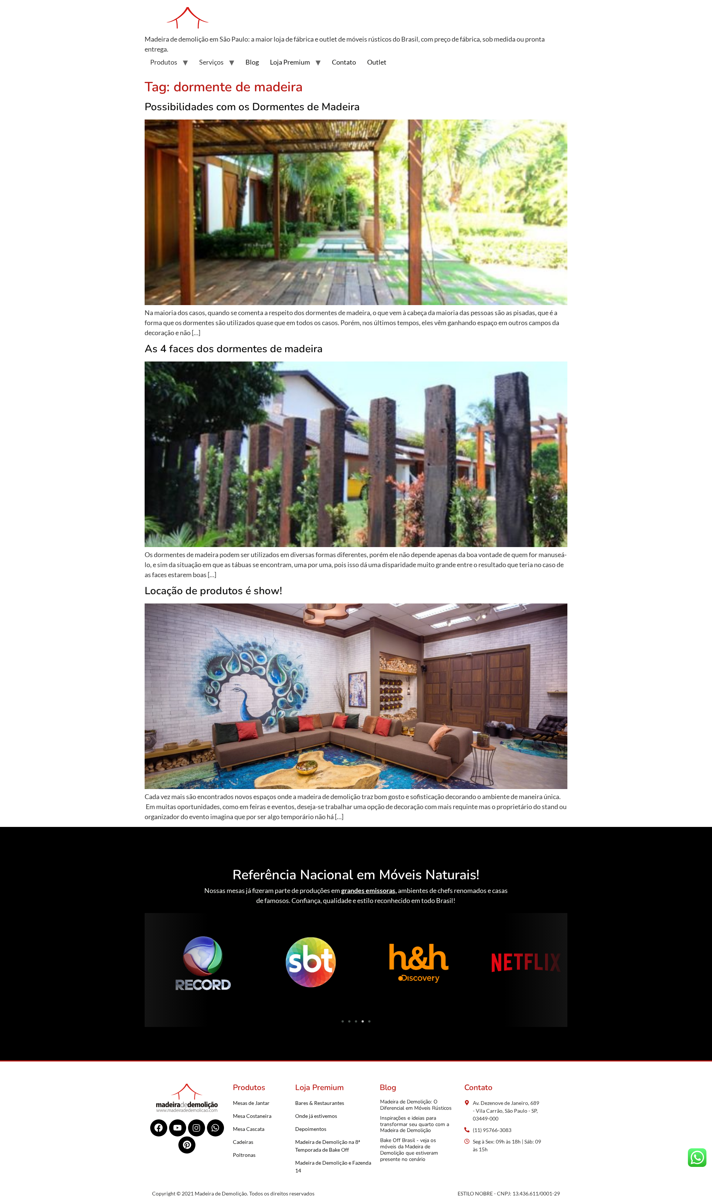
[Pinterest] (186, 1145)
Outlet (376, 62)
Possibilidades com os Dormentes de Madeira (252, 107)
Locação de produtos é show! (213, 591)
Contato (344, 62)
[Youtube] (177, 1127)
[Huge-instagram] (196, 1127)
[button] (153, 964)
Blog (252, 62)
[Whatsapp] (215, 1127)
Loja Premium (290, 62)
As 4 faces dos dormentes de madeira (234, 349)
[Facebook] (158, 1127)
